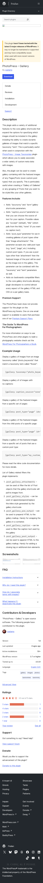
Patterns (26, 793)
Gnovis (5, 785)
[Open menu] (39, 3)
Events (26, 806)
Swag (26, 814)
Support (8, 111)
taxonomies (27, 677)
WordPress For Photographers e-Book (19, 344)
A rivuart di (7, 781)
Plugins (26, 789)
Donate (27, 810)
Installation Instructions (12, 577)
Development (11, 104)
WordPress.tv (9, 814)
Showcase (27, 781)
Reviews (8, 92)
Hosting (5, 789)
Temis (25, 785)
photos (37, 673)
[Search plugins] (27, 19)
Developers (7, 810)
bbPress (7, 831)
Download (8, 77)
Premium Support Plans (22, 318)
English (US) (36, 667)
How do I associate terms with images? (11, 593)
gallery (23, 673)
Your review (7, 725)
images (30, 673)
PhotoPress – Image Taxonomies (17, 154)
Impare (5, 801)
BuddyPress (8, 835)
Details (8, 86)
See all (38, 725)
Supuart (5, 806)
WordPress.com (10, 822)
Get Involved (28, 801)
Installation (9, 98)
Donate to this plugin (11, 765)
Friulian (11, 846)
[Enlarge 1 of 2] (17, 561)
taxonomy (36, 677)
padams (8, 70)
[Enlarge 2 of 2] (37, 561)
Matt (5, 826)
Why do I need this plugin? (14, 585)
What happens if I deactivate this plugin (11, 602)
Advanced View (9, 684)
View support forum (11, 744)
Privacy (5, 793)
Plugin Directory (8, 11)
